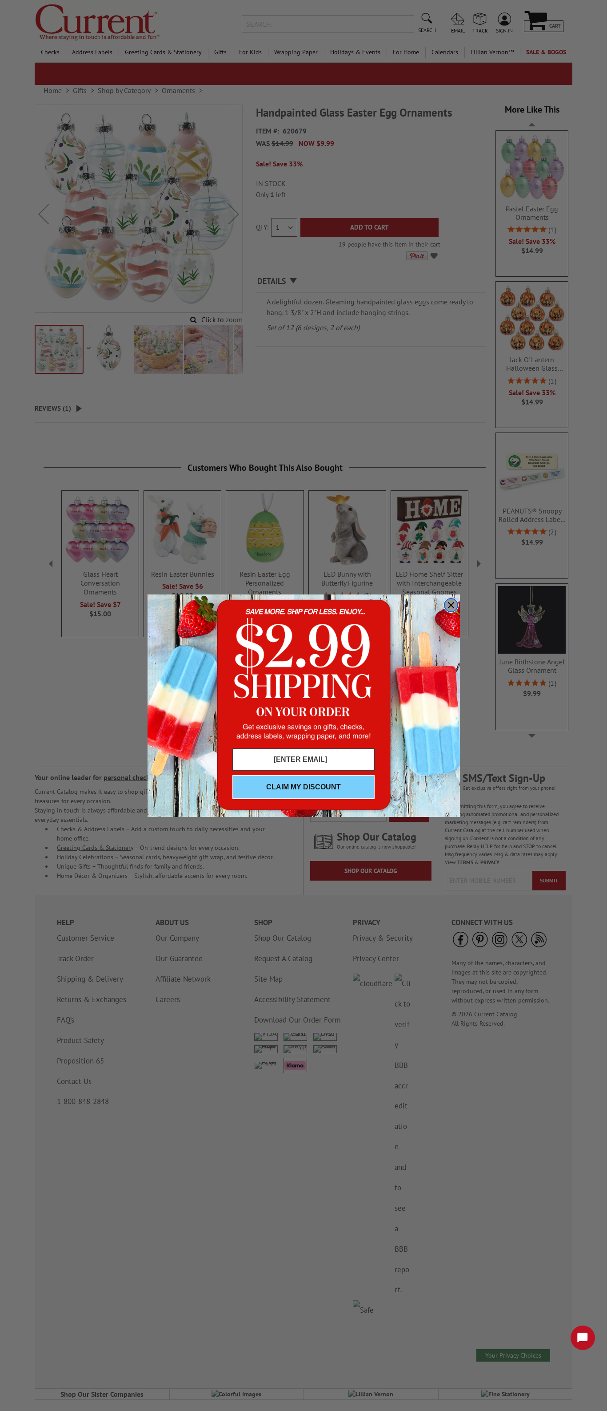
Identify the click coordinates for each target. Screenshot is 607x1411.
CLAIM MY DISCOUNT (303, 787)
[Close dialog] (451, 605)
